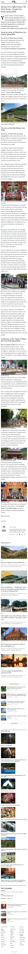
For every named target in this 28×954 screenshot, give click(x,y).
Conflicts (2, 939)
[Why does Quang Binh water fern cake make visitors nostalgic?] (8, 812)
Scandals (2, 941)
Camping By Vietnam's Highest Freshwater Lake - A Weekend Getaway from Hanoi (16, 702)
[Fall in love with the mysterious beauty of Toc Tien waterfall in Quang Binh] (8, 826)
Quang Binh (3, 521)
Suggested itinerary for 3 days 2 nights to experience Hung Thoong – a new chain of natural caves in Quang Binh (13, 881)
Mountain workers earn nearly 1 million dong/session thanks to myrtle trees (14, 850)
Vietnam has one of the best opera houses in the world (17, 919)
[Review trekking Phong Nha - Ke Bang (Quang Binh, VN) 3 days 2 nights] (8, 768)
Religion (2, 933)
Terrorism (2, 937)
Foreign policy (3, 944)
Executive (2, 943)
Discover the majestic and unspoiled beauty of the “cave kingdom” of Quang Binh (12, 865)
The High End (22, 939)
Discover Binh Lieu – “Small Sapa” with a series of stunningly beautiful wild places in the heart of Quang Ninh (13, 589)
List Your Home (22, 941)
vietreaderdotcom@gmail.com (7, 895)
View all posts (12, 534)
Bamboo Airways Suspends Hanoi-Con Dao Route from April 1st (16, 709)
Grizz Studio (22, 944)
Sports (2, 946)
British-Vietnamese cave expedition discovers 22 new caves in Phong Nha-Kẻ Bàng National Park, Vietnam (17, 695)
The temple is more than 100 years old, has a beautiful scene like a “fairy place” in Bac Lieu (14, 617)
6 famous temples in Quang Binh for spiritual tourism (12, 672)
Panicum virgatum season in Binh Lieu (12, 562)
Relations (12, 945)
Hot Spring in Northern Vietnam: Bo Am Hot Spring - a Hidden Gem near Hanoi (16, 687)
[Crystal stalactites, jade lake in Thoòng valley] (8, 798)
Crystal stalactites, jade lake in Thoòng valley (10, 805)
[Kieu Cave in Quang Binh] (8, 738)
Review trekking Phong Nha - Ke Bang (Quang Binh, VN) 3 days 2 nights (13, 776)
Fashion (2, 935)
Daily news (12, 947)
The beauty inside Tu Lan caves (7, 791)
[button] (2, 2)
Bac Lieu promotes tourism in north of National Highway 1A (12, 645)
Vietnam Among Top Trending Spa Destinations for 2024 (17, 716)
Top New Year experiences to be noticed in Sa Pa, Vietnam (17, 912)
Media (11, 943)
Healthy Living (12, 929)
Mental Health (12, 941)
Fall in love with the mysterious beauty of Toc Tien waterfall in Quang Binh (13, 834)
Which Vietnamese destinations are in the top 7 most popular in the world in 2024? (16, 905)
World (21, 943)
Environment (3, 932)
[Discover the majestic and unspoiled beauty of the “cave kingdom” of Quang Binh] (8, 857)
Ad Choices (12, 939)
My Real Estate (22, 937)
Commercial (22, 930)
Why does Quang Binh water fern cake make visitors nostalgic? (14, 819)
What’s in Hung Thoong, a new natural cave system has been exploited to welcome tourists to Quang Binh (13, 760)
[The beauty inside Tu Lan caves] (8, 783)
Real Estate (22, 929)
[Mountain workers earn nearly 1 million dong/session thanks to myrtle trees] (8, 842)
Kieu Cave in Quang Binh (6, 745)
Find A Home (22, 932)
